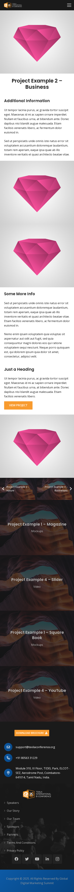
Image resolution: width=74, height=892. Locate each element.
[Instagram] (57, 859)
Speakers (13, 803)
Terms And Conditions (21, 843)
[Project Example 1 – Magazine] (37, 527)
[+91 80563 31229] (10, 758)
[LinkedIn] (47, 859)
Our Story (13, 811)
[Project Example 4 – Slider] (37, 583)
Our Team (13, 819)
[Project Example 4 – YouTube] (37, 694)
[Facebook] (16, 859)
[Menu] (69, 5)
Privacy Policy (15, 850)
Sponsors (13, 827)
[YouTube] (37, 859)
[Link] (13, 5)
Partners (12, 834)
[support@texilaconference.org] (10, 747)
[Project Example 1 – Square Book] (37, 638)
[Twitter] (26, 859)
